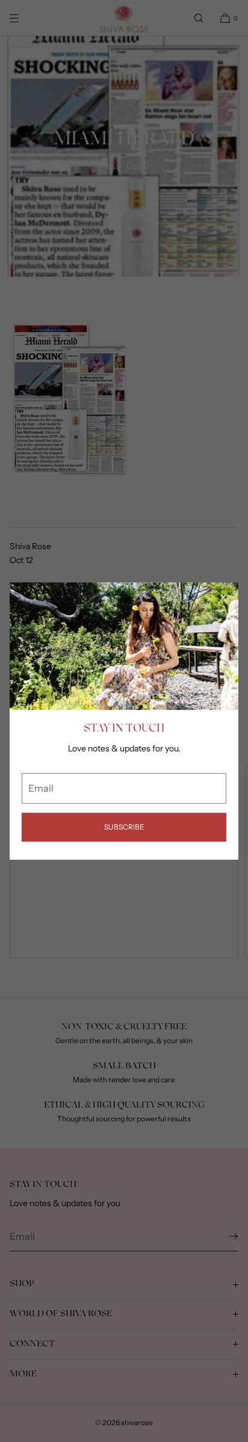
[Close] (223, 597)
